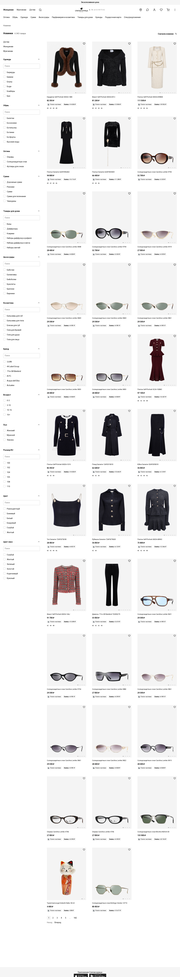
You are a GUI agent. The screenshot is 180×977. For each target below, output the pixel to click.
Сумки (33, 17)
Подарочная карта (113, 17)
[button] (147, 10)
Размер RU (8, 450)
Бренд (6, 349)
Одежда (24, 17)
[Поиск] (40, 10)
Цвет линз (8, 542)
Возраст (7, 395)
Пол (5, 425)
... (69, 918)
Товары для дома (85, 17)
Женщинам (8, 10)
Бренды (99, 17)
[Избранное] (161, 10)
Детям (32, 10)
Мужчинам (21, 10)
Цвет (5, 496)
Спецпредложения (132, 17)
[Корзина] (168, 10)
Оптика (6, 17)
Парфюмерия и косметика (63, 17)
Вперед (58, 922)
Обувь (15, 17)
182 (75, 918)
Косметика (8, 303)
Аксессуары (44, 17)
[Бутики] (140, 10)
